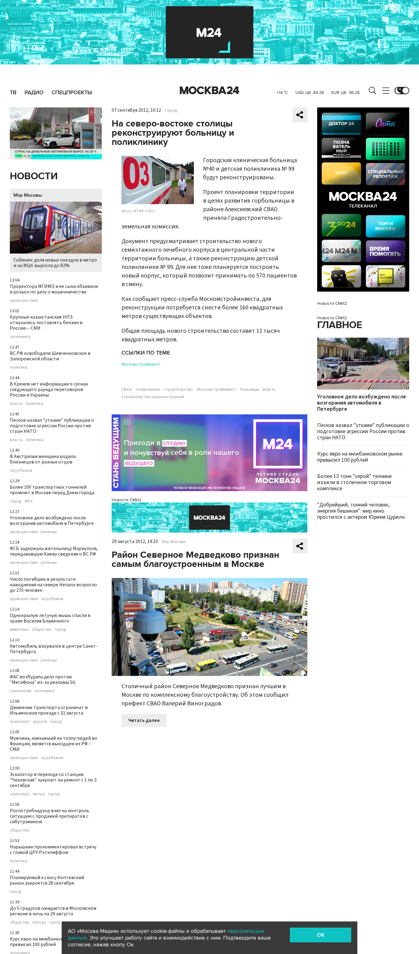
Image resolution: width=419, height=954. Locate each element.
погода (39, 922)
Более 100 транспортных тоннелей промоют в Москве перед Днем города (52, 490)
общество (42, 629)
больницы (249, 389)
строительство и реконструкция (152, 397)
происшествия (24, 300)
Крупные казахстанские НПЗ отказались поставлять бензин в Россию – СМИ (46, 323)
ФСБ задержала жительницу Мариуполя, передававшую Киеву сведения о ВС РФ (54, 551)
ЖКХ (29, 501)
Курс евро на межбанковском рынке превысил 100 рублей (49, 942)
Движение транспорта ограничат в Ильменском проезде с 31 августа (49, 710)
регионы (49, 532)
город (15, 501)
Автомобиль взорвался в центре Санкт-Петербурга (54, 649)
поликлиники (148, 389)
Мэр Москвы (27, 195)
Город (171, 110)
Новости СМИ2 (126, 499)
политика (18, 367)
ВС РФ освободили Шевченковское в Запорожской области (50, 356)
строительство (178, 389)
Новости (34, 176)
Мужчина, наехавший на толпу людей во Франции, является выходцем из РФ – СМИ (53, 744)
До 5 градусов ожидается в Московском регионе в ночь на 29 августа (53, 911)
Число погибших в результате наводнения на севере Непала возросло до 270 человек (53, 585)
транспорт (20, 721)
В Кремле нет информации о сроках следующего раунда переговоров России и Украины (49, 389)
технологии (20, 691)
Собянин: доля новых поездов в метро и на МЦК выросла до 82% (55, 263)
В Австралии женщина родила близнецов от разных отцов (43, 459)
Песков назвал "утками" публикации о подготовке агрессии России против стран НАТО (52, 426)
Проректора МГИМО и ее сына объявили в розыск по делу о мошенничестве (54, 289)
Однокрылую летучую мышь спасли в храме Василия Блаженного (50, 618)
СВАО (126, 389)
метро (39, 794)
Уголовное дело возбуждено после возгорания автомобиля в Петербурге (52, 520)
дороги (40, 721)
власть (16, 403)
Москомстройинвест (141, 364)
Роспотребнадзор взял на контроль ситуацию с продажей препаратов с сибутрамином (49, 816)
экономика (20, 337)
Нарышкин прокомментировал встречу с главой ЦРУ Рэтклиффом (53, 849)
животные (19, 629)
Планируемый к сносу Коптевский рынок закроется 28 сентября (47, 880)
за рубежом (21, 470)
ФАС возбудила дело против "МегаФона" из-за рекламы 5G (42, 679)
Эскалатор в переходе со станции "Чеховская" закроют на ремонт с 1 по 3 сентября (53, 780)
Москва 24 (209, 90)
